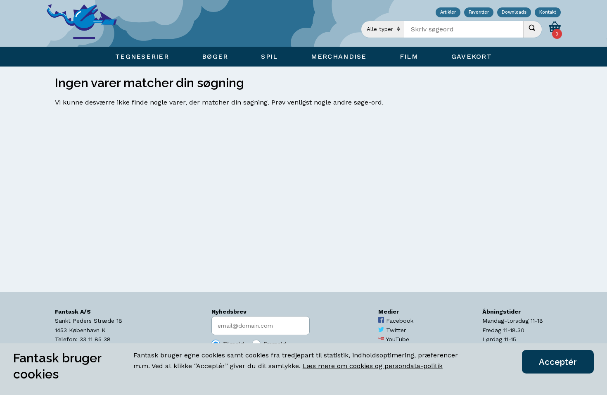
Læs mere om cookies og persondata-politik (373, 366)
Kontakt (547, 12)
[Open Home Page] (86, 23)
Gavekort (471, 56)
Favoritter (479, 12)
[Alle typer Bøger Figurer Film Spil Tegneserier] (382, 29)
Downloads (514, 12)
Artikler (448, 12)
